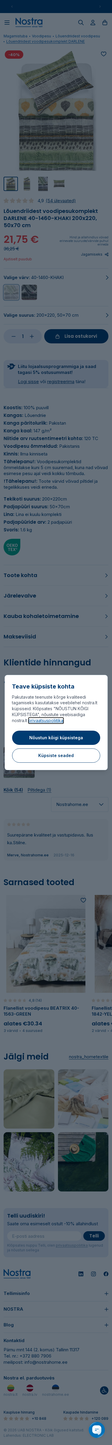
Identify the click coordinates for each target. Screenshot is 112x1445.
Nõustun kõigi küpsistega (56, 737)
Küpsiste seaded (56, 755)
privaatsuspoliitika (45, 720)
